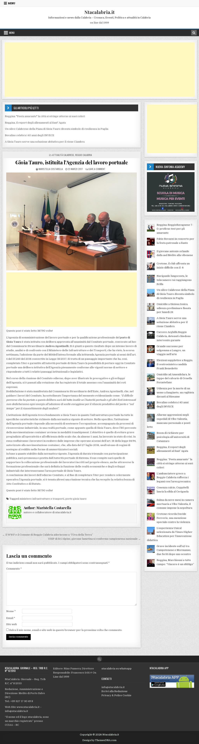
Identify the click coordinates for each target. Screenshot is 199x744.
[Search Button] (99, 659)
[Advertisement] (99, 69)
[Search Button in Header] (194, 32)
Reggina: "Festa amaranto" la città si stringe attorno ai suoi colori (45, 116)
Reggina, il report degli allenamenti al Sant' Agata (35, 122)
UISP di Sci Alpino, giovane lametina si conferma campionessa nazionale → (94, 538)
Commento (14, 568)
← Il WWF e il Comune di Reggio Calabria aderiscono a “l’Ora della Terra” (47, 534)
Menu (11, 3)
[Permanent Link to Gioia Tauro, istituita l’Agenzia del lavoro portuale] (71, 221)
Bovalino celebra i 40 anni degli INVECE (29, 135)
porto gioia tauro (75, 498)
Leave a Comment (96, 169)
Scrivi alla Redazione (114, 691)
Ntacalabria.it (99, 12)
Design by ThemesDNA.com (99, 740)
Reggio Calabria (83, 155)
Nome (11, 611)
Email (10, 618)
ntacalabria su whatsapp (116, 668)
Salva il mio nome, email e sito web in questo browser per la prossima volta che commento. (65, 630)
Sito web (11, 624)
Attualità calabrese (63, 155)
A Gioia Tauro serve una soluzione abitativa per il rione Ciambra (45, 141)
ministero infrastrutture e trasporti (41, 498)
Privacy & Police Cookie (116, 695)
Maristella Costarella (51, 169)
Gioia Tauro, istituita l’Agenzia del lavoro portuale (71, 162)
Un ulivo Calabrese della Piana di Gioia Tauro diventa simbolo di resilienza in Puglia (56, 128)
